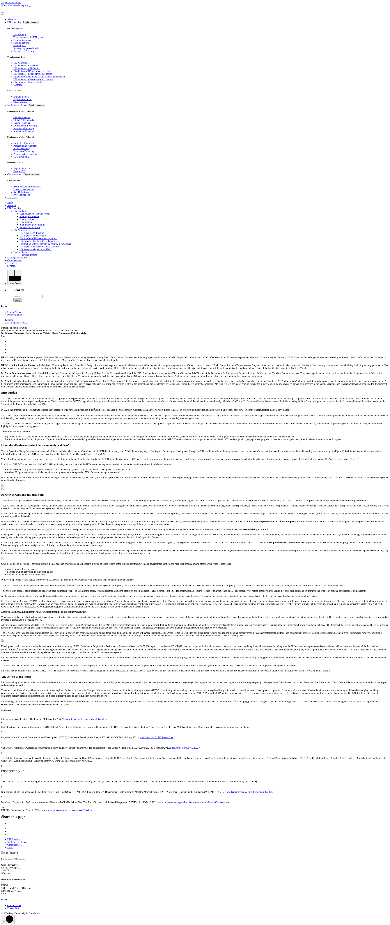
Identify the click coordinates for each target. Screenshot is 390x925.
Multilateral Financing (24, 131)
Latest (10, 847)
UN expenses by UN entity (26, 68)
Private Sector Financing (25, 154)
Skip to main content (11, 2)
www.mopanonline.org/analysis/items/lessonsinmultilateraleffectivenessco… (194, 802)
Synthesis (18, 84)
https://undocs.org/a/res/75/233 (185, 747)
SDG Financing (21, 156)
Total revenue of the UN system (28, 37)
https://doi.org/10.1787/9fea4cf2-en (157, 737)
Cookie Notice (14, 312)
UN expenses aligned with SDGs (29, 82)
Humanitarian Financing (25, 125)
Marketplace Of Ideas (17, 322)
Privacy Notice (14, 314)
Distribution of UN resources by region (32, 71)
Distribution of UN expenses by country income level (39, 76)
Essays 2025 (19, 171)
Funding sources (21, 42)
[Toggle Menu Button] (2, 14)
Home (10, 202)
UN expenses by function (25, 65)
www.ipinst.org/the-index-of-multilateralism (86, 719)
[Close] (2, 12)
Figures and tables (28, 255)
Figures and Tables (22, 99)
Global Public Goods (23, 120)
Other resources (15, 174)
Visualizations (20, 102)
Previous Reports (21, 195)
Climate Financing (22, 117)
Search (16, 296)
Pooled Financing (21, 148)
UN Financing (14, 22)
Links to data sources (23, 189)
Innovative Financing (23, 128)
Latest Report (15, 283)
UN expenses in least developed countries (33, 79)
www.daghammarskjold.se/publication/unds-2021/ (249, 792)
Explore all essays (22, 168)
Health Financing (21, 123)
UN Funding (19, 34)
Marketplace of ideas (17, 105)
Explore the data (21, 96)
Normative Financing (23, 143)
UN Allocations (20, 63)
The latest (12, 197)
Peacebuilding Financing (25, 145)
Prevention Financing (23, 151)
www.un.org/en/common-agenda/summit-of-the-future (68, 810)
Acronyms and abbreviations (27, 186)
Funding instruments (23, 40)
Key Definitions (21, 192)
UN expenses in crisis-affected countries (32, 74)
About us (11, 19)
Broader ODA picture (23, 51)
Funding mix (19, 45)
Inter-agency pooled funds (26, 48)
